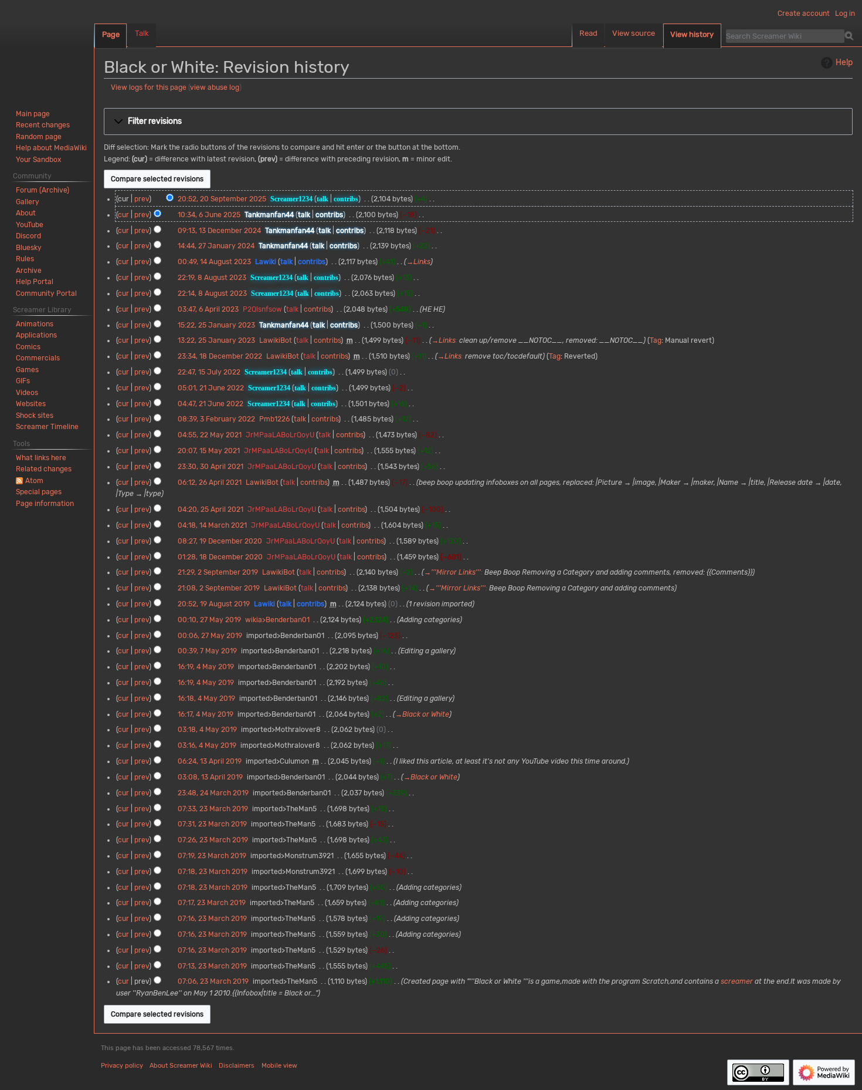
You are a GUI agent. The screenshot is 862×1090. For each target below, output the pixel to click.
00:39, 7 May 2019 (207, 651)
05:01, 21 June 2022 (211, 388)
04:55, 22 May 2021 (210, 435)
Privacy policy (122, 1065)
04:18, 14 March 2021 (212, 525)
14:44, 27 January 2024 (216, 246)
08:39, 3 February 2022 (216, 419)
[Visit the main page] (47, 47)
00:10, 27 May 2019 (209, 620)
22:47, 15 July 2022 (209, 372)
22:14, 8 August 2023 (212, 293)
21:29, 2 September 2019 (218, 572)
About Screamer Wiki (181, 1065)
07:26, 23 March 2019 (213, 840)
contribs (346, 199)
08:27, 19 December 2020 (220, 541)
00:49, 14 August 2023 (214, 262)
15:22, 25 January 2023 (216, 325)
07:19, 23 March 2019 (212, 856)
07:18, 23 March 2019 (212, 872)
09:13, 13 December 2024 (219, 231)
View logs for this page (148, 87)
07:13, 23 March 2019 (212, 966)
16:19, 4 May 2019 (206, 667)
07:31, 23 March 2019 (212, 824)
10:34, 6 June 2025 (209, 215)
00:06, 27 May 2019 (210, 636)
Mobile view (279, 1065)
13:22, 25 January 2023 (216, 340)
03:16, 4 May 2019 (207, 745)
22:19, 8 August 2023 (212, 278)
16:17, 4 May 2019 (205, 714)
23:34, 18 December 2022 (220, 356)
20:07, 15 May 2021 (209, 451)
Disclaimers (236, 1065)
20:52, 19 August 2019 (214, 604)
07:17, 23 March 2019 (212, 903)
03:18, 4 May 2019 (207, 729)
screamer (737, 981)
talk (322, 199)
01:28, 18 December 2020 (220, 557)
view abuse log (214, 87)
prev (141, 199)
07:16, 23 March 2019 (212, 918)
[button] (478, 121)
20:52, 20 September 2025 (222, 199)
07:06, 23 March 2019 (213, 981)
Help (844, 63)
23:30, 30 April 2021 (210, 467)
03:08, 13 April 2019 (210, 777)
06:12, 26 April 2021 (210, 482)
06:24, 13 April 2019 (210, 761)
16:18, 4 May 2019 (206, 698)
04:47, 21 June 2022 (210, 404)
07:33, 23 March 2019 (213, 809)
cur (123, 215)
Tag (655, 340)
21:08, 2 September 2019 (219, 588)
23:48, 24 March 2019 (213, 793)
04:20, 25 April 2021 (210, 509)
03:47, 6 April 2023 (208, 309)
